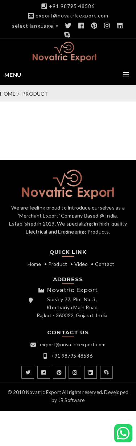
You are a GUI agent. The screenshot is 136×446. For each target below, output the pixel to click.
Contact (104, 264)
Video (81, 264)
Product (35, 94)
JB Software (71, 400)
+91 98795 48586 (72, 6)
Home (8, 94)
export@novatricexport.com (72, 15)
